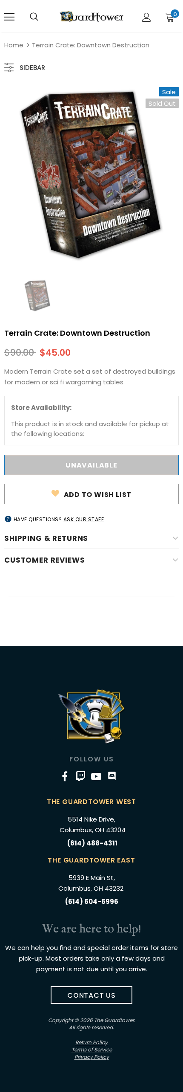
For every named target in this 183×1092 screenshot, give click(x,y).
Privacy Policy (91, 1056)
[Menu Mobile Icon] (9, 17)
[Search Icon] (34, 17)
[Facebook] (64, 776)
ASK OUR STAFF (83, 519)
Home (13, 45)
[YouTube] (96, 776)
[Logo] (91, 16)
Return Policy (91, 1042)
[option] (91, 174)
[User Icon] (146, 17)
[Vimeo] (80, 776)
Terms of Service (91, 1049)
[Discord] (112, 776)
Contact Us (91, 995)
